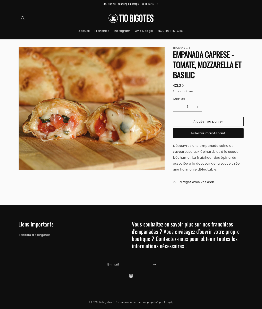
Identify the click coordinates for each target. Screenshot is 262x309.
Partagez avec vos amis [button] (196, 182)
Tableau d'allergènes (34, 235)
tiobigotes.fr (107, 302)
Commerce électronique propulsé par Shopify (144, 302)
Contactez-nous (172, 238)
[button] (22, 18)
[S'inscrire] (154, 264)
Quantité (179, 99)
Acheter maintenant (208, 133)
